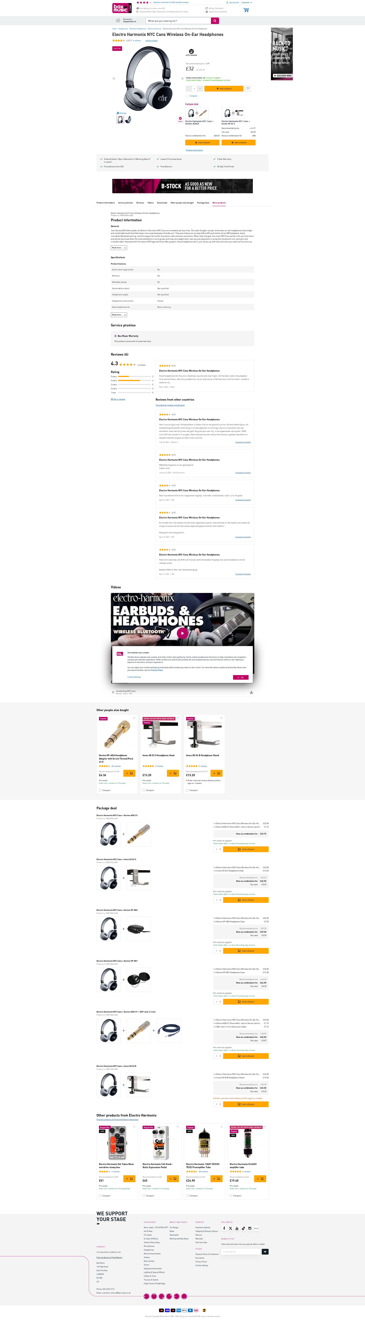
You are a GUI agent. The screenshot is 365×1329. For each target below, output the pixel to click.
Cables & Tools (150, 1276)
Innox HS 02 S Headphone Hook (159, 755)
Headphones (149, 1250)
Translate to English (243, 442)
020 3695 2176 (108, 1289)
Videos (151, 202)
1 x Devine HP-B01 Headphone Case (229, 972)
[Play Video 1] (182, 633)
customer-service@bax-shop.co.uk (116, 1293)
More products (219, 202)
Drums (146, 1264)
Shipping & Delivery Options (206, 1231)
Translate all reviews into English (170, 405)
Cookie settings (201, 1265)
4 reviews (246, 1171)
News (172, 1231)
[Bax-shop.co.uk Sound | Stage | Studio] (122, 8)
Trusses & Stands (151, 1279)
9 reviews (203, 766)
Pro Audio (148, 1235)
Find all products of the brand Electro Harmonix (118, 1119)
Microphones (149, 1246)
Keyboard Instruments (153, 1268)
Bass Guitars (149, 1261)
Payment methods (202, 1227)
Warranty (199, 1238)
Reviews (140, 202)
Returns (198, 1235)
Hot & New (148, 1231)
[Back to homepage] (118, 20)
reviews (137, 40)
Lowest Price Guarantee (218, 12)
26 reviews (116, 766)
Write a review (118, 399)
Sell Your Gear (201, 1242)
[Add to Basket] (129, 773)
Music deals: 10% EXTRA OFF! (156, 1227)
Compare (106, 790)
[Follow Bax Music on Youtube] (237, 1228)
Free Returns (166, 166)
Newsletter (174, 1235)
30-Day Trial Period (216, 8)
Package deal (203, 202)
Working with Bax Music (179, 1238)
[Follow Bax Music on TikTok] (243, 1228)
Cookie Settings (134, 677)
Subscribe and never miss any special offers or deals (243, 1244)
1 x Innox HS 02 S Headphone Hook (228, 870)
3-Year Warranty (224, 159)
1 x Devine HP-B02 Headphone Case (229, 921)
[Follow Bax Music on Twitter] (230, 1228)
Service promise (125, 202)
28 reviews (203, 1171)
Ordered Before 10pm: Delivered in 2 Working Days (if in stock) (163, 12)
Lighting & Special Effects (154, 1272)
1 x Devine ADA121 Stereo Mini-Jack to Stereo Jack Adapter (237, 827)
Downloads (162, 202)
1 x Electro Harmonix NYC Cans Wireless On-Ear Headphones (236, 823)
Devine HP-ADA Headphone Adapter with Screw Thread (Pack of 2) (116, 758)
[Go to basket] (246, 8)
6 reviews (116, 1171)
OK (242, 677)
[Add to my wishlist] (247, 88)
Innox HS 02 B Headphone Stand (202, 755)
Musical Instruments (152, 1253)
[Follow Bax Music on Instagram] (250, 1228)
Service (199, 1222)
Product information (106, 202)
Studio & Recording (151, 1242)
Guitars (147, 1257)
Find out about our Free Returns (109, 1257)
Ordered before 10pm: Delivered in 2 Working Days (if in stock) (127, 160)
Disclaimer (199, 1258)
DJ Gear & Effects (151, 1238)
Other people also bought (182, 202)
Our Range (174, 1227)
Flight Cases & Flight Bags (154, 1283)
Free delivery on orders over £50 (152, 8)
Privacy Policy (157, 670)
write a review (151, 40)
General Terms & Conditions (206, 1254)
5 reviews (159, 766)
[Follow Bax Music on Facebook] (224, 1228)
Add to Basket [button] (226, 88)
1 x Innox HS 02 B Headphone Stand (228, 1077)
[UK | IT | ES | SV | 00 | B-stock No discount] (183, 186)
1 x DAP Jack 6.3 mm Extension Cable (229, 1026)
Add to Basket (248, 849)
